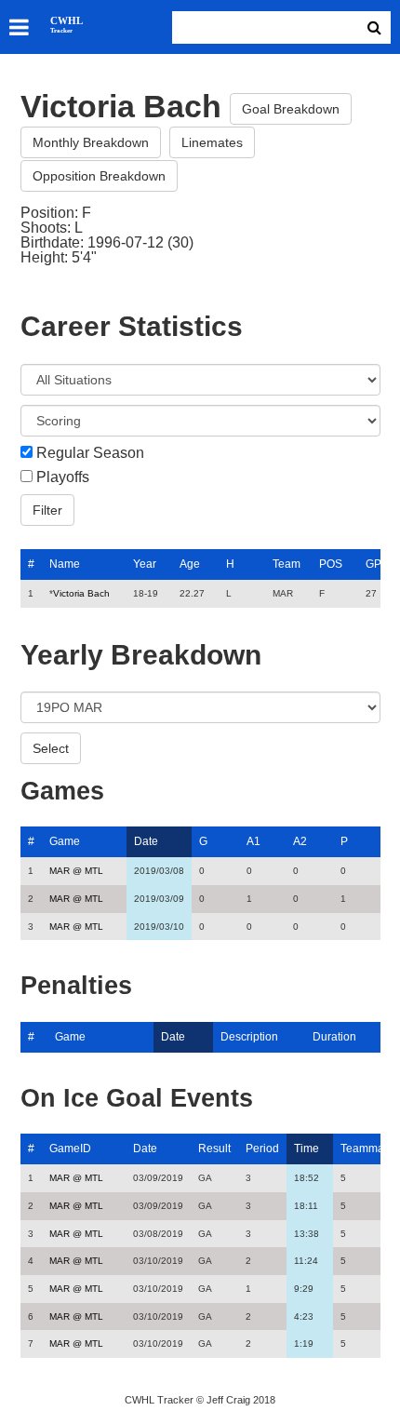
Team (286, 564)
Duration (334, 1036)
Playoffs (62, 477)
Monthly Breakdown (91, 142)
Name (64, 564)
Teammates (369, 1148)
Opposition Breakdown (99, 175)
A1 (253, 841)
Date (146, 841)
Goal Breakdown (291, 108)
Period (262, 1148)
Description (249, 1036)
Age (190, 564)
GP (373, 564)
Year (144, 564)
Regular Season (90, 453)
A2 (300, 841)
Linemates (212, 142)
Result (214, 1148)
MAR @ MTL (76, 871)
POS (330, 564)
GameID (70, 1148)
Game (64, 841)
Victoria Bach (81, 593)
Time (306, 1148)
